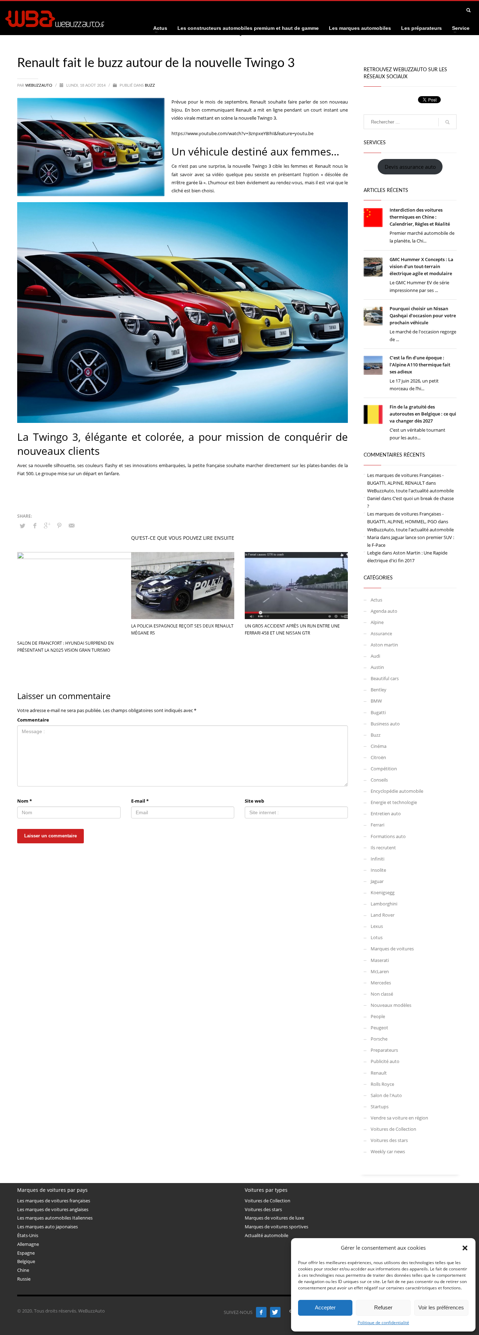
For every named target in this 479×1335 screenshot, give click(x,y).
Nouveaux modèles (391, 1005)
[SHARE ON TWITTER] (22, 525)
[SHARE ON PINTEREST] (59, 525)
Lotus (377, 937)
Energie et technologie (394, 802)
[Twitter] (275, 1312)
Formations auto (388, 836)
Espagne (26, 1253)
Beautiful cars (385, 678)
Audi (375, 656)
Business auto (385, 723)
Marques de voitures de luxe (274, 1218)
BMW (376, 701)
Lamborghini (384, 904)
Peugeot (379, 1027)
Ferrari (377, 825)
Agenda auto (384, 611)
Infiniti (377, 859)
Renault (379, 1073)
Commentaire (33, 720)
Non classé (382, 994)
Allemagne (28, 1244)
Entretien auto (386, 813)
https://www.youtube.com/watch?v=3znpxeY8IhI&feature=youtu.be (242, 133)
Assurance (381, 633)
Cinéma (378, 746)
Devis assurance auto (410, 166)
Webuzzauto (39, 85)
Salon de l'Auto (386, 1095)
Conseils (379, 780)
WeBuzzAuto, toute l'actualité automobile (410, 490)
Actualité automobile (266, 1235)
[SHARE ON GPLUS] (47, 525)
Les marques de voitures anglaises (52, 1209)
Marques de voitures (392, 948)
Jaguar (377, 881)
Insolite (378, 870)
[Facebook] (261, 1312)
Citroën (378, 757)
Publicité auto (385, 1061)
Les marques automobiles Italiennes (55, 1218)
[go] (447, 122)
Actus (376, 600)
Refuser (383, 1307)
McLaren (380, 971)
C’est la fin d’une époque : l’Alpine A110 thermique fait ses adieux (420, 364)
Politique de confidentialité (383, 1323)
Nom (24, 801)
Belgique (26, 1261)
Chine (23, 1270)
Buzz (150, 85)
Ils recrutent (383, 847)
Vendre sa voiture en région (399, 1118)
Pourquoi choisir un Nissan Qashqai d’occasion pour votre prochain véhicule (423, 315)
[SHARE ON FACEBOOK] (34, 525)
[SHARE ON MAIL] (71, 525)
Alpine (377, 622)
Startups (380, 1106)
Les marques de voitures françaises (53, 1200)
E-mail (140, 801)
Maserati (380, 960)
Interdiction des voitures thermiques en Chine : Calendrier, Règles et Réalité (420, 217)
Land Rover (382, 915)
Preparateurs (384, 1050)
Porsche (379, 1039)
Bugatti (378, 712)
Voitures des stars (389, 1140)
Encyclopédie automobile (397, 791)
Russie (24, 1279)
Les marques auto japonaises (47, 1226)
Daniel (373, 498)
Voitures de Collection (393, 1129)
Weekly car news (388, 1151)
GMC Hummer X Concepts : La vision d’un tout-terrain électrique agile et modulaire (421, 266)
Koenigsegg (382, 892)
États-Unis (27, 1235)
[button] (464, 1247)
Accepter (325, 1307)
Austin (377, 667)
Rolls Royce (382, 1084)
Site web (254, 801)
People (378, 1016)
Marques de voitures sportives (276, 1226)
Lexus (377, 926)
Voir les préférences (441, 1307)
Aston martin (384, 645)
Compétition (384, 768)
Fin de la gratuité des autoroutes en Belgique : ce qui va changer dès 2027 (423, 414)
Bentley (378, 689)
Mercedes (381, 982)
